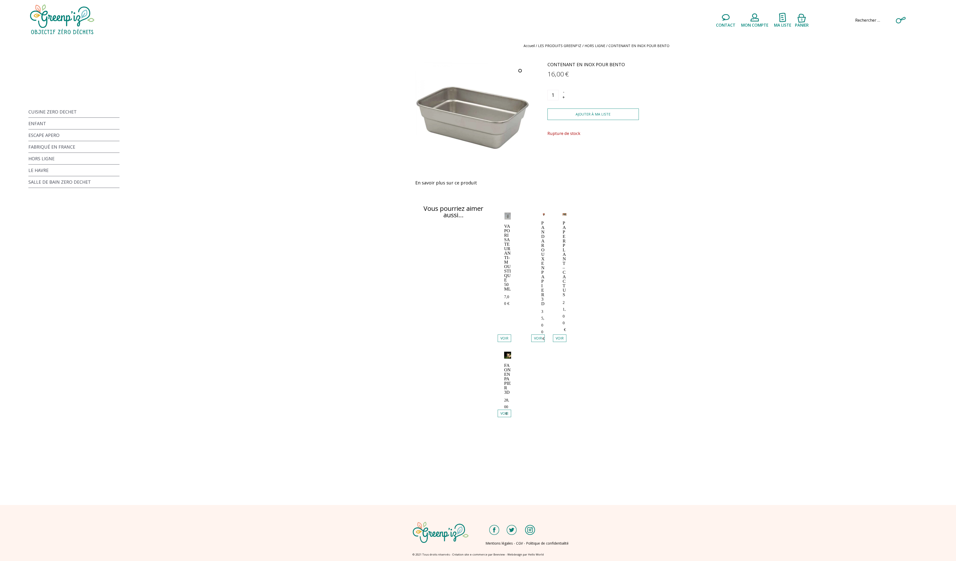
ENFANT (37, 123)
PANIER (802, 22)
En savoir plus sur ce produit (446, 183)
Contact (725, 25)
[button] (520, 71)
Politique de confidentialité (547, 543)
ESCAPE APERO (44, 135)
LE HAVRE (38, 170)
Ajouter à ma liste (593, 114)
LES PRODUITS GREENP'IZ (559, 45)
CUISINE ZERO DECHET (52, 112)
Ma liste (782, 25)
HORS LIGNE (595, 45)
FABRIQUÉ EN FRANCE (51, 147)
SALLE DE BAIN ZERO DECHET (59, 182)
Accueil (529, 45)
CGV (519, 543)
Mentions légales (499, 543)
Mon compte (754, 25)
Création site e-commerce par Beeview (478, 554)
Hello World (536, 554)
